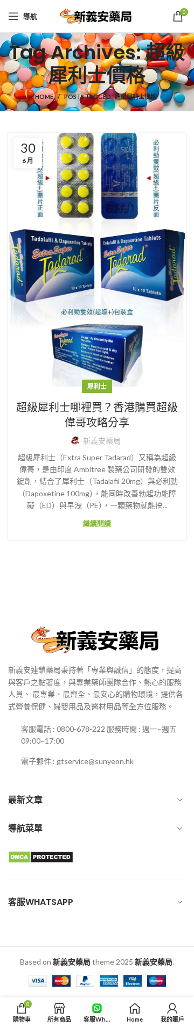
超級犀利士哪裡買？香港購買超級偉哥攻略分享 (97, 415)
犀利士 (97, 386)
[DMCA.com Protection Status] (40, 856)
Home (44, 96)
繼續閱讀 (97, 523)
